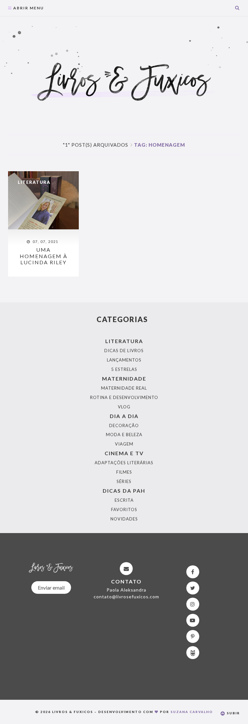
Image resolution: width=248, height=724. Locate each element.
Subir (232, 713)
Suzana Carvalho (191, 712)
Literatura (34, 182)
